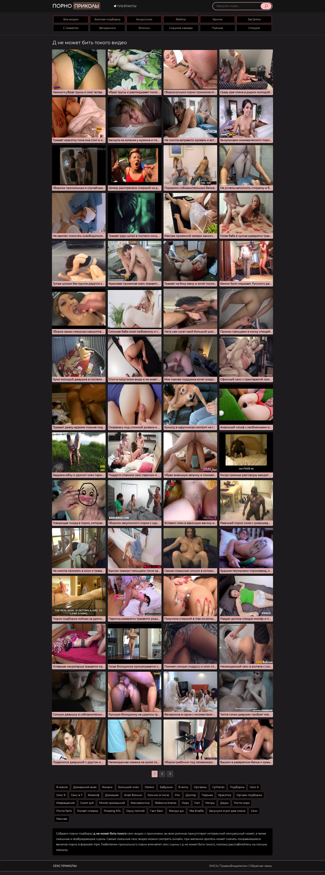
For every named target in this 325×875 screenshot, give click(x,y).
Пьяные (217, 28)
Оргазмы (200, 787)
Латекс (149, 787)
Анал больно (133, 795)
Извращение (65, 803)
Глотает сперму (87, 810)
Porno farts (64, 810)
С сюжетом (71, 28)
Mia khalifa (196, 810)
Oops (185, 803)
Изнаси (107, 787)
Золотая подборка (107, 19)
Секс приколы (65, 866)
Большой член (128, 787)
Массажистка (140, 803)
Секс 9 (61, 795)
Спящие (254, 28)
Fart (197, 803)
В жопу (183, 787)
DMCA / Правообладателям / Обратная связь (240, 866)
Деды (224, 803)
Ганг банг (157, 810)
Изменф (93, 795)
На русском (144, 19)
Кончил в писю (158, 795)
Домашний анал (85, 787)
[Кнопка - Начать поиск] (266, 6)
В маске (62, 787)
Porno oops (242, 803)
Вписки (144, 28)
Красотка (224, 795)
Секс (254, 810)
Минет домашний (112, 803)
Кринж (217, 19)
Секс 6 (254, 787)
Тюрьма (207, 795)
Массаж (61, 818)
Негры (210, 803)
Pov (177, 795)
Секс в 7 (76, 795)
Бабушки (166, 787)
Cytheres (218, 787)
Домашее (112, 795)
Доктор (191, 795)
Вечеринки (107, 28)
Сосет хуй (87, 803)
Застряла (254, 19)
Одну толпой (135, 810)
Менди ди (176, 810)
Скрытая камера (180, 28)
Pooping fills (112, 810)
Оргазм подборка (249, 795)
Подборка (237, 787)
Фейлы (181, 19)
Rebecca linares (165, 803)
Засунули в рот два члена (227, 810)
